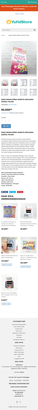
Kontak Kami (19, 329)
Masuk (17, 14)
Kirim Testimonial (19, 326)
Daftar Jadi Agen (19, 352)
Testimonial (19, 348)
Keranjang (33, 2)
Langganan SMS (19, 358)
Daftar (22, 14)
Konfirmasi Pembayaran (19, 324)
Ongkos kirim (5, 113)
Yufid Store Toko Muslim (20, 407)
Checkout (19, 335)
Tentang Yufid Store (19, 345)
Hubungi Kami (19, 350)
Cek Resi (19, 337)
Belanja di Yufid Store (19, 333)
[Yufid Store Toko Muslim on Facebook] (17, 402)
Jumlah (3, 117)
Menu (5, 2)
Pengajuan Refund (19, 339)
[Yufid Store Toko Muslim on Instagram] (20, 402)
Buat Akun (19, 331)
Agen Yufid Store (19, 354)
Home (3, 35)
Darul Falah (12, 104)
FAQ (19, 356)
